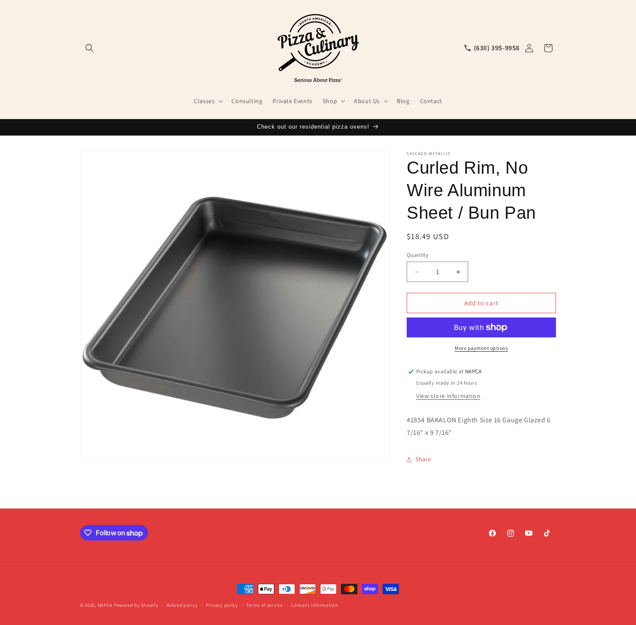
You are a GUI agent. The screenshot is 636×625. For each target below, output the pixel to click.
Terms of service (264, 605)
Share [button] (423, 459)
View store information (448, 396)
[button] (89, 48)
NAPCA (105, 605)
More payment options (481, 348)
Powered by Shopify (136, 605)
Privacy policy (222, 605)
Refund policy (182, 605)
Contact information (314, 605)
